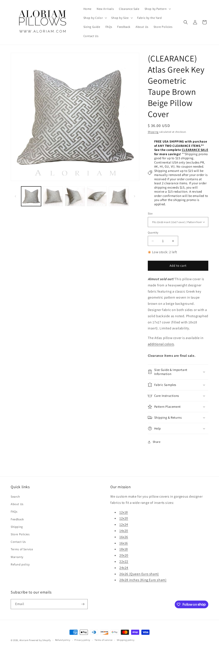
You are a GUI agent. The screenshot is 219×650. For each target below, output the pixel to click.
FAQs (14, 511)
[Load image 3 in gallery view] (75, 196)
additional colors (161, 344)
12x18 (123, 512)
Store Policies (20, 534)
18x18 (123, 549)
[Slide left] (15, 196)
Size (150, 213)
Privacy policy (82, 639)
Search (15, 496)
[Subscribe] (82, 604)
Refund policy (20, 564)
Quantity (153, 232)
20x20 (123, 555)
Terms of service (103, 639)
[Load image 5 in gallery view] (119, 196)
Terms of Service (22, 549)
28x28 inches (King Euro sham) (142, 580)
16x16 (123, 543)
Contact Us (18, 542)
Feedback (17, 519)
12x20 (123, 518)
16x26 (123, 537)
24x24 (123, 567)
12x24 (123, 524)
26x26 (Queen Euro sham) (139, 574)
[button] (157, 8)
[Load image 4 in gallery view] (97, 196)
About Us (17, 504)
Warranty (17, 557)
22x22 (123, 561)
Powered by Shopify (40, 640)
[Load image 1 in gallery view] (31, 196)
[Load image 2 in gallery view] (53, 196)
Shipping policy (126, 639)
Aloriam (23, 640)
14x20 (123, 530)
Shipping (153, 131)
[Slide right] (134, 196)
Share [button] (157, 442)
